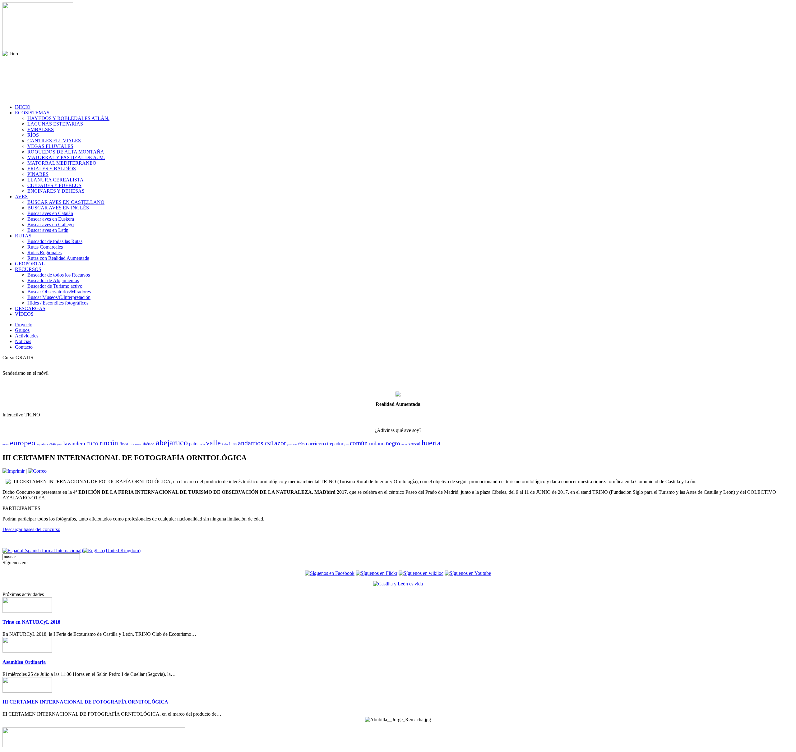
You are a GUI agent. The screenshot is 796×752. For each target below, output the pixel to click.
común (359, 443)
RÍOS (33, 135)
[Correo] (37, 471)
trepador (335, 443)
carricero (316, 443)
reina (404, 444)
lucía (202, 444)
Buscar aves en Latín (47, 230)
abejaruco (172, 442)
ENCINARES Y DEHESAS (56, 191)
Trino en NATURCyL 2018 (31, 622)
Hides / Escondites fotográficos (57, 302)
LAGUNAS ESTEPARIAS (55, 123)
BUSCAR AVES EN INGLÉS (58, 207)
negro (393, 443)
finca (123, 444)
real (269, 443)
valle (213, 443)
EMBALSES (40, 129)
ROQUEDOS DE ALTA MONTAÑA (65, 151)
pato (193, 443)
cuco (92, 443)
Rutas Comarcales (45, 247)
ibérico (149, 444)
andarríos (250, 443)
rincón (109, 443)
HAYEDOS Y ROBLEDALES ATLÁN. (68, 118)
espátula (42, 444)
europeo (22, 442)
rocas (5, 444)
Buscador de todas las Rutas (54, 241)
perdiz (347, 445)
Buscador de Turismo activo (54, 286)
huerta (431, 443)
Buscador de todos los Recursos (58, 274)
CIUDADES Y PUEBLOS (54, 185)
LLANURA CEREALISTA (55, 179)
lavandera (74, 444)
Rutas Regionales (44, 252)
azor (280, 443)
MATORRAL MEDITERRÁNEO (61, 163)
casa (52, 444)
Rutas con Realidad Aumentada (58, 258)
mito (295, 445)
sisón (130, 445)
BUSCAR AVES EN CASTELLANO (65, 202)
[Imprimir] (13, 471)
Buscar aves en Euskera (50, 219)
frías (301, 444)
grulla (59, 444)
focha (225, 444)
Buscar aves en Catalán (50, 213)
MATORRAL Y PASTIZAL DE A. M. (66, 157)
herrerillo (137, 444)
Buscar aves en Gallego (50, 224)
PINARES (38, 174)
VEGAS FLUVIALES (50, 146)
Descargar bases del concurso (31, 529)
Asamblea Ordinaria (24, 662)
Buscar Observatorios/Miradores (59, 291)
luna (233, 444)
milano (377, 443)
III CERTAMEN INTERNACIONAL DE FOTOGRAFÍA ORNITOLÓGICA (85, 701)
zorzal (414, 443)
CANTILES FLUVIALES (54, 140)
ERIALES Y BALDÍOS (51, 168)
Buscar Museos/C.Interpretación (58, 297)
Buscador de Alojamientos (53, 280)
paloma (289, 445)
